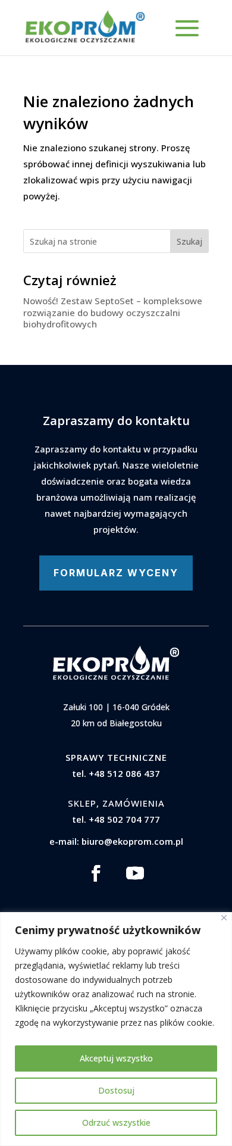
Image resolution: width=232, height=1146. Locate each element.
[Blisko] (224, 917)
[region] (116, 1029)
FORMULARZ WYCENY (116, 573)
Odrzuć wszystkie (116, 1122)
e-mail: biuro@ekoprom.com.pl (116, 841)
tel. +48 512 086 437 (116, 773)
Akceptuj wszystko (116, 1058)
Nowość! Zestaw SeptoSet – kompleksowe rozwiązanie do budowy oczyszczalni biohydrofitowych (112, 312)
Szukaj (189, 241)
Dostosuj (116, 1090)
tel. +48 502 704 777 (116, 819)
